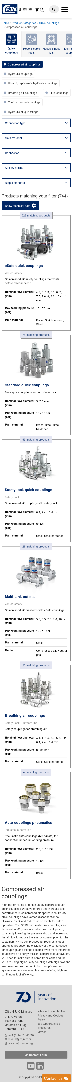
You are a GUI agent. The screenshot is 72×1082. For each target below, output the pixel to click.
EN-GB (27, 9)
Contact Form (38, 1055)
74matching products (36, 335)
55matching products (36, 439)
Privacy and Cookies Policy (50, 1017)
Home (5, 23)
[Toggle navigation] (64, 9)
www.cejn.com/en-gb (21, 1043)
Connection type (15, 123)
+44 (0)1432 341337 (21, 1035)
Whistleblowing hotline (52, 1011)
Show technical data (17, 206)
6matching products (36, 772)
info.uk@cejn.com (19, 1039)
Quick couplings (49, 23)
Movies (42, 1032)
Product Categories (24, 23)
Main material (13, 138)
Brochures (44, 1028)
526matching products (36, 215)
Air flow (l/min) (14, 168)
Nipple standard (15, 183)
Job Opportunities (49, 1024)
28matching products (36, 546)
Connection (12, 153)
